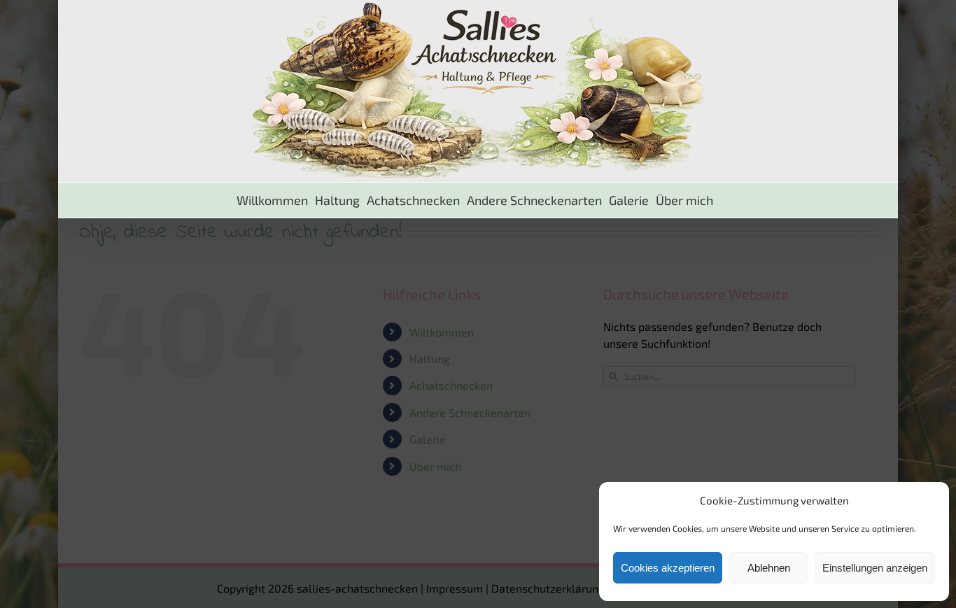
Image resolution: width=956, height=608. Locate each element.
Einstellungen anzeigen (874, 568)
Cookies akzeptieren (668, 568)
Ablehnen (768, 568)
